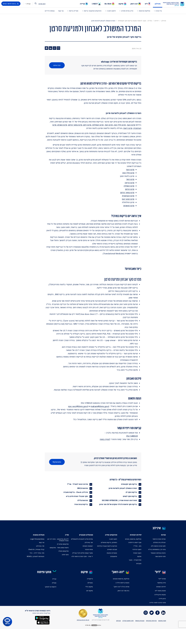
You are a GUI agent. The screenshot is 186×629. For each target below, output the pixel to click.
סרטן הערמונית (128, 195)
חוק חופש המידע (128, 621)
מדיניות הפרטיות (151, 621)
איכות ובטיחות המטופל (158, 553)
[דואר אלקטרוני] (58, 48)
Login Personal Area (37, 539)
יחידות (156, 21)
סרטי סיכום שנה (160, 556)
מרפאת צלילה (82, 500)
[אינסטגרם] (145, 613)
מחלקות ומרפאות (144, 11)
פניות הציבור (89, 549)
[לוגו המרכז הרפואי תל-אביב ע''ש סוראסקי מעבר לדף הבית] (175, 4)
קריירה (82, 4)
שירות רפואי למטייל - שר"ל (77, 484)
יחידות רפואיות (161, 587)
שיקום (121, 4)
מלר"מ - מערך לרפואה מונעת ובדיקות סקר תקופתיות (135, 21)
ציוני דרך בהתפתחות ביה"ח (157, 549)
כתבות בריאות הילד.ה (122, 583)
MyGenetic (57, 462)
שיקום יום (89, 591)
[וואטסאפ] (54, 48)
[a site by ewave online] (93, 625)
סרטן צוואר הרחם (127, 192)
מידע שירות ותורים (127, 11)
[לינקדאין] (50, 48)
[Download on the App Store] (43, 622)
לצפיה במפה (105, 439)
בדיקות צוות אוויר (81, 504)
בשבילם (90, 583)
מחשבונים (113, 556)
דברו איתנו (56, 65)
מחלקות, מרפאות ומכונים (121, 579)
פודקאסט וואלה (63, 551)
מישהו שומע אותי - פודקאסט (59, 548)
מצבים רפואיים (112, 549)
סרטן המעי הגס (128, 199)
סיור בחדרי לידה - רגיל (37, 553)
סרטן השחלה (129, 186)
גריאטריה (90, 579)
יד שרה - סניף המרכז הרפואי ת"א (82, 556)
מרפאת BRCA (82, 488)
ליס (146, 4)
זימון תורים (42, 4)
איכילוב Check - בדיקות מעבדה (75, 492)
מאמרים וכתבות (112, 553)
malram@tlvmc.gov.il (100, 406)
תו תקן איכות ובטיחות (83, 620)
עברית (28, 4)
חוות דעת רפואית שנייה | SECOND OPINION (119, 500)
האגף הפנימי (137, 553)
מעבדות (138, 563)
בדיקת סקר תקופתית (129, 484)
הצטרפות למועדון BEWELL (35, 556)
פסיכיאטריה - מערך (135, 560)
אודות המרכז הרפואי (159, 539)
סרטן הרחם (129, 189)
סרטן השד (109, 125)
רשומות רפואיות (88, 546)
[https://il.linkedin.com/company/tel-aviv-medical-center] (163, 613)
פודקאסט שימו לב (63, 544)
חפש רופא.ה (113, 539)
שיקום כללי (89, 587)
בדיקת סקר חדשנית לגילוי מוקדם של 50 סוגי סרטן (118, 504)
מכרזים (118, 621)
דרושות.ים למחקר (50, 587)
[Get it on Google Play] (42, 618)
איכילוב (157, 4)
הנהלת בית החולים (159, 542)
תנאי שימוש (162, 621)
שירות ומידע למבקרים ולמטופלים (82, 539)
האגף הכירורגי (136, 549)
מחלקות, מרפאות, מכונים (133, 539)
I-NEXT (95, 4)
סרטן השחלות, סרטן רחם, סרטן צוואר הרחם (86, 125)
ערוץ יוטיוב (65, 555)
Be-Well (108, 4)
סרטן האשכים (128, 205)
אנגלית (54, 583)
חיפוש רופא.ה (111, 11)
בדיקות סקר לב (131, 492)
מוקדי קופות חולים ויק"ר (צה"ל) (82, 553)
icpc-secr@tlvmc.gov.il (78, 406)
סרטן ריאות (127, 128)
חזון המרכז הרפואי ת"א (158, 546)
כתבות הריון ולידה (160, 595)
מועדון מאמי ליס (160, 591)
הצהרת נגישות (139, 621)
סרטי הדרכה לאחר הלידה (157, 603)
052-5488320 (132, 436)
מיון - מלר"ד (137, 546)
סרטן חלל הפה (120, 125)
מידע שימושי (161, 583)
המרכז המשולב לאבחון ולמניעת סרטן (123, 488)
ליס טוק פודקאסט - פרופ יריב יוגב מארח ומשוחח (57, 540)
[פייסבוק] (46, 48)
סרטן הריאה (129, 182)
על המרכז (159, 11)
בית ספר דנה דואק (123, 591)
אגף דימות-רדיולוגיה (134, 542)
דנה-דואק (134, 4)
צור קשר (61, 11)
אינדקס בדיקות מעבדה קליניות (107, 546)
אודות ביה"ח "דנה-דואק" (121, 587)
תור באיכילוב (89, 542)
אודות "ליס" (162, 579)
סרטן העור (131, 125)
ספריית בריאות (73, 11)
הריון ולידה (162, 599)
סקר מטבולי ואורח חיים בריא (77, 496)
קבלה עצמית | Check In (36, 549)
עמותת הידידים (50, 11)
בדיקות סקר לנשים (130, 496)
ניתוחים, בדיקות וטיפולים (109, 542)
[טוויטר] (151, 613)
